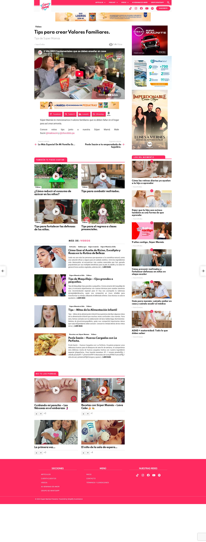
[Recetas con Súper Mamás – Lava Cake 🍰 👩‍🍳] (103, 390)
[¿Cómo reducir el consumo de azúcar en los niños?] (56, 176)
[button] (100, 2)
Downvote (41, 414)
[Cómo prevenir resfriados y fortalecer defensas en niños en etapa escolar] (152, 257)
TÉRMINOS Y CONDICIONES (97, 483)
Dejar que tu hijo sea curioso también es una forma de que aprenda (148, 212)
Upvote (36, 414)
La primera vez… (44, 447)
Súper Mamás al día (108, 247)
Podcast (112, 2)
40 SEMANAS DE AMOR (139, 2)
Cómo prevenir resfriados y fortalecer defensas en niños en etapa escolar (149, 271)
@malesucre (52, 133)
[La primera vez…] (56, 432)
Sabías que (82, 247)
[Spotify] (152, 8)
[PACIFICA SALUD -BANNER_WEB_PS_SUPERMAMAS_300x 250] (152, 89)
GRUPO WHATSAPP (157, 2)
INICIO (88, 474)
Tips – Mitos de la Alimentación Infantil (92, 310)
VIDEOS (44, 483)
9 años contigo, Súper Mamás (148, 242)
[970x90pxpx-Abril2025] (103, 21)
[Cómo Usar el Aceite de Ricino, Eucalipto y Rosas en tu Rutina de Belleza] (50, 257)
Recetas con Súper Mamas (79, 334)
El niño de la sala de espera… (99, 447)
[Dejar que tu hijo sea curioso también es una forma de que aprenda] (152, 198)
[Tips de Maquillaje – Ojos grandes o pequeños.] (50, 285)
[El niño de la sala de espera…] (103, 432)
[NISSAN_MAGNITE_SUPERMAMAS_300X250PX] (150, 55)
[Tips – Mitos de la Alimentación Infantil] (50, 316)
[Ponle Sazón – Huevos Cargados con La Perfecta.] (50, 344)
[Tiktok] (130, 8)
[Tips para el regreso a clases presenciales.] (103, 211)
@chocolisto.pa (67, 133)
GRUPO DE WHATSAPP (50, 491)
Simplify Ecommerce (75, 499)
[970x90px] (79, 108)
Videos (123, 2)
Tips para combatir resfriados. (100, 191)
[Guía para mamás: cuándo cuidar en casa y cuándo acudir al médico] (152, 289)
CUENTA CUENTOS (48, 478)
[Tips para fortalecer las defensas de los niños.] (56, 211)
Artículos (99, 2)
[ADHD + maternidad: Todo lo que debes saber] (152, 319)
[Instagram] (136, 8)
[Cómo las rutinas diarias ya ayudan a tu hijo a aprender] (152, 169)
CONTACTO (91, 478)
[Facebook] (141, 8)
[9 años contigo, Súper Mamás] (152, 230)
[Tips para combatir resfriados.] (103, 176)
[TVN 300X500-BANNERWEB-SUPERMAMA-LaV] (150, 149)
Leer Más (107, 267)
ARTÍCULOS (46, 474)
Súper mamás (93, 247)
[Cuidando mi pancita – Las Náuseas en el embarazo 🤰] (56, 390)
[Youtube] (147, 8)
